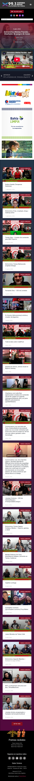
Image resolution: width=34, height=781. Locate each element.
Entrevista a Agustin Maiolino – (15, 659)
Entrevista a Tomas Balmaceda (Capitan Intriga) (15, 265)
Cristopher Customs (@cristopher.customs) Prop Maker (16, 608)
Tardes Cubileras (19, 42)
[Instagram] (20, 15)
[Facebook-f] (11, 15)
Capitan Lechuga (11, 583)
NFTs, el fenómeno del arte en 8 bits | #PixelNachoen (15, 686)
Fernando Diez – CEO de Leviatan (16, 290)
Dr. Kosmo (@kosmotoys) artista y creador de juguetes (16, 316)
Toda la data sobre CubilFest (14, 342)
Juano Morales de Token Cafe (15, 634)
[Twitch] (23, 15)
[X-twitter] (14, 15)
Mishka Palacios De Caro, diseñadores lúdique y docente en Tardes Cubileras (16, 556)
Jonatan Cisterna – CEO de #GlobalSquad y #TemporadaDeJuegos (14, 499)
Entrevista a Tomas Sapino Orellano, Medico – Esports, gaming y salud (17, 528)
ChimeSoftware (22, 776)
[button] (30, 4)
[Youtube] (17, 15)
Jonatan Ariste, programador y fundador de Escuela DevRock (15, 713)
